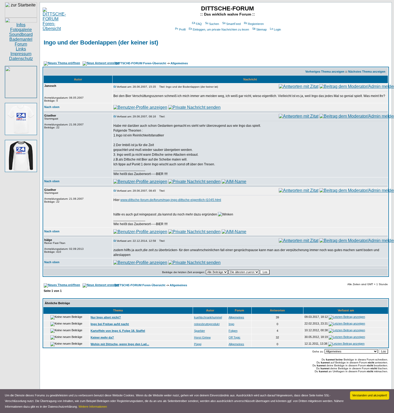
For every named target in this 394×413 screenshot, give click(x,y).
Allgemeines (179, 63)
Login (277, 29)
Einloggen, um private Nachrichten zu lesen (221, 29)
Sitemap (261, 29)
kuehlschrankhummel (208, 317)
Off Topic (234, 337)
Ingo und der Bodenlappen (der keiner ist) (101, 42)
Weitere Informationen (93, 406)
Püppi (197, 344)
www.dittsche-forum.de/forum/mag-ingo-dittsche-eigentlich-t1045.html (170, 200)
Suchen (214, 23)
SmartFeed (233, 23)
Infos (20, 25)
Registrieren (256, 23)
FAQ (199, 23)
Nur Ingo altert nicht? (106, 317)
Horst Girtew (202, 337)
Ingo (231, 324)
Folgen (233, 330)
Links (21, 49)
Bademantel (20, 39)
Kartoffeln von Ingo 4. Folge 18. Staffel (118, 330)
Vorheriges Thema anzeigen (324, 71)
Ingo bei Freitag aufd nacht (110, 324)
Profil (182, 29)
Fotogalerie (21, 29)
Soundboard (21, 34)
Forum (21, 44)
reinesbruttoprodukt (207, 324)
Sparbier (199, 330)
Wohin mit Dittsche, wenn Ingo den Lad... (120, 344)
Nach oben (52, 107)
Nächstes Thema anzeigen (366, 71)
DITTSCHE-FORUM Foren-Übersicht (141, 63)
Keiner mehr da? (102, 337)
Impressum (20, 53)
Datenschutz (21, 58)
